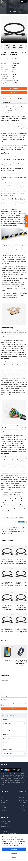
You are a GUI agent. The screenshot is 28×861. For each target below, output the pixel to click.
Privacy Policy (4, 810)
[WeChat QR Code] (26, 225)
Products (3, 797)
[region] (14, 847)
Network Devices (7, 723)
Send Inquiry (15, 88)
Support (3, 805)
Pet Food (5, 745)
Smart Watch (22, 802)
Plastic (21, 517)
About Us (3, 795)
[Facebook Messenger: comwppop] (26, 222)
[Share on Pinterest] (26, 522)
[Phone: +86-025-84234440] (26, 216)
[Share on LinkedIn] (23, 522)
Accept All (14, 849)
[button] (11, 668)
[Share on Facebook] (19, 522)
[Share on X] (21, 522)
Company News (4, 800)
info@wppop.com (8, 823)
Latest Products (23, 795)
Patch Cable (15, 517)
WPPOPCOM (7, 826)
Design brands (6, 730)
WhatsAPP (9, 829)
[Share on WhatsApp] (25, 522)
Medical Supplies (7, 738)
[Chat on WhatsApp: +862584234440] (26, 219)
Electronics (6, 719)
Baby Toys (5, 734)
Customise (14, 853)
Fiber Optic (7, 517)
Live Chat (15, 92)
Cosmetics (6, 742)
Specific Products (7, 753)
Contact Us (3, 807)
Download (3, 802)
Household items (7, 749)
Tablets (5, 727)
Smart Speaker (23, 800)
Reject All (14, 857)
